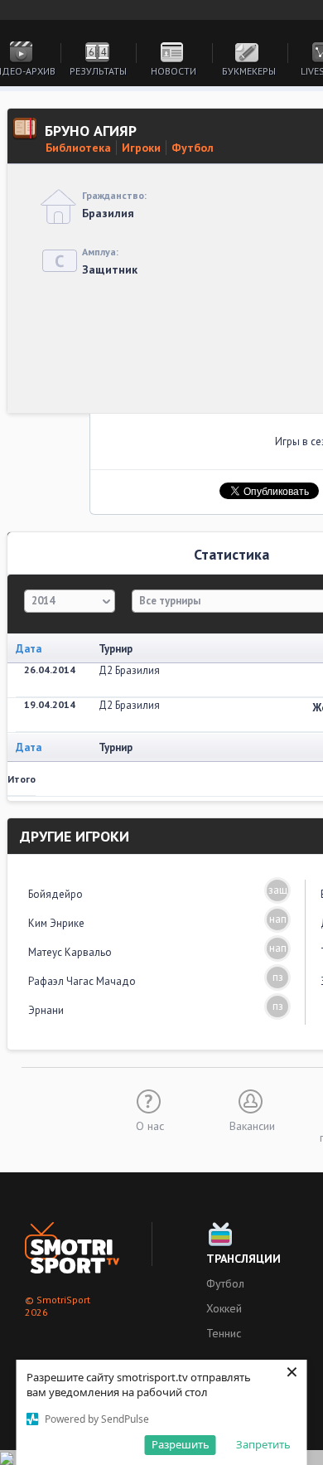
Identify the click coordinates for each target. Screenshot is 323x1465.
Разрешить (181, 1444)
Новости (173, 71)
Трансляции (243, 1258)
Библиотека (78, 147)
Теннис (223, 1333)
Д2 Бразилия (129, 670)
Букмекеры (249, 71)
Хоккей (224, 1308)
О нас (150, 1125)
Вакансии (252, 1125)
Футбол (192, 147)
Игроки (141, 147)
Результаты (98, 71)
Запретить (263, 1444)
